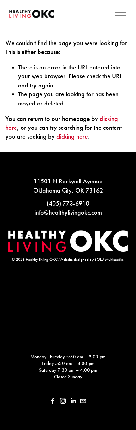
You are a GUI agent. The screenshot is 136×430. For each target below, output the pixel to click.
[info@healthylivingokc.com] (83, 401)
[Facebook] (53, 401)
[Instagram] (63, 401)
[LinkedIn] (73, 401)
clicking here (72, 136)
